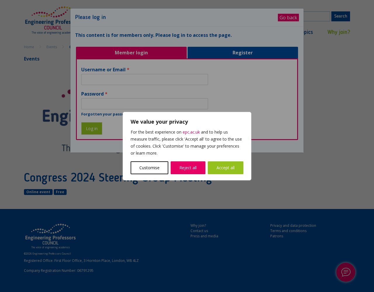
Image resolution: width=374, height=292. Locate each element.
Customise (149, 167)
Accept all (226, 167)
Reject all (188, 167)
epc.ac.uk (191, 132)
